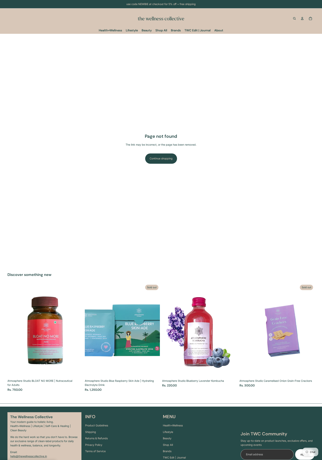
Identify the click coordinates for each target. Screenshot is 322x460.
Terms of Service (95, 451)
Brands (167, 451)
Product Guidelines (96, 425)
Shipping (90, 431)
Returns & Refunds (96, 438)
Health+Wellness (173, 425)
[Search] (294, 18)
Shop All (168, 444)
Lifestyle (168, 431)
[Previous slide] (13, 330)
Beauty (167, 438)
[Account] (302, 18)
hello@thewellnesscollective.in (28, 456)
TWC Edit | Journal (174, 457)
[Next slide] (77, 330)
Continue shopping (161, 158)
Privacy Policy (93, 444)
